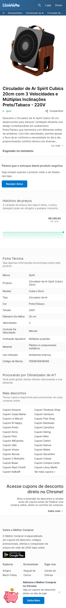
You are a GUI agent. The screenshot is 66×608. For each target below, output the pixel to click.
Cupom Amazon (12, 409)
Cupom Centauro (44, 414)
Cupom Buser (10, 462)
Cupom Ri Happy (12, 422)
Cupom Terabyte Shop (47, 409)
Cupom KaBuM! (11, 471)
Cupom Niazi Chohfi (14, 467)
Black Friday (10, 574)
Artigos (7, 570)
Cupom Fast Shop (44, 418)
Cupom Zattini (42, 440)
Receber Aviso (14, 183)
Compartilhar (56, 110)
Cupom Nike (41, 436)
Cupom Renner (11, 454)
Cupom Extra (10, 431)
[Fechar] (60, 592)
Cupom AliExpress (13, 440)
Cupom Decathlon (44, 454)
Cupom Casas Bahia (14, 414)
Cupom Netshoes (44, 422)
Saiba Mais (33, 600)
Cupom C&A (10, 445)
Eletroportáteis (15, 13)
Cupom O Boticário (13, 458)
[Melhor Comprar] (19, 5)
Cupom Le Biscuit (13, 418)
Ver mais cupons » (44, 471)
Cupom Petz (10, 436)
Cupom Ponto (10, 427)
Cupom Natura (42, 445)
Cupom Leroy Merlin (45, 467)
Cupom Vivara (11, 449)
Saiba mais (54, 510)
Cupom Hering (42, 431)
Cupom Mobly (42, 449)
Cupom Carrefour (44, 427)
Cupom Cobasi (42, 458)
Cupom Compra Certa (46, 462)
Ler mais (55, 145)
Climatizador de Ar (35, 13)
